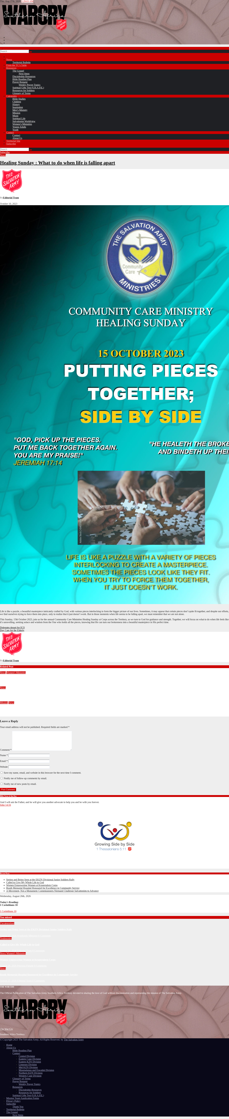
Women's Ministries (16, 672)
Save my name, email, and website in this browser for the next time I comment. (42, 772)
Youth (15, 129)
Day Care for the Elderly (12, 630)
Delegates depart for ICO (12, 627)
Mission (16, 113)
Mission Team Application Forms (22, 1098)
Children (16, 101)
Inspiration (17, 107)
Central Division (27, 1056)
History (16, 104)
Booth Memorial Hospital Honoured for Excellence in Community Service (39, 694)
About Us (17, 138)
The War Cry (6, 1029)
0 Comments (44, 935)
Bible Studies (19, 99)
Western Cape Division (30, 1075)
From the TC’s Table (16, 65)
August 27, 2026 (8, 935)
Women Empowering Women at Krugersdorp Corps (27, 678)
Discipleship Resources (23, 76)
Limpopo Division (28, 1064)
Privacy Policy (13, 1101)
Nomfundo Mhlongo (27, 935)
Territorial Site (13, 141)
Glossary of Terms (21, 93)
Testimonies (6, 938)
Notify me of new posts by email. (20, 784)
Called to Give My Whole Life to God (25, 882)
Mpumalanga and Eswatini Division (36, 1070)
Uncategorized (7, 923)
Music (15, 115)
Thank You (17, 1106)
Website (4, 766)
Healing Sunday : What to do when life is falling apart (57, 162)
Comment (6, 749)
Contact (10, 132)
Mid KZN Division (28, 1067)
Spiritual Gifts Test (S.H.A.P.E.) (28, 87)
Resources (11, 68)
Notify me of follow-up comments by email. (25, 778)
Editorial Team (11, 197)
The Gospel (18, 70)
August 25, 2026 (8, 700)
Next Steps (24, 73)
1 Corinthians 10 (8, 911)
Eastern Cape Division (30, 1059)
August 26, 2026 (8, 685)
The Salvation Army (74, 1039)
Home (9, 1045)
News (9, 59)
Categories (11, 96)
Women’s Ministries (22, 124)
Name (4, 755)
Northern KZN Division (31, 1073)
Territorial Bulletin (21, 62)
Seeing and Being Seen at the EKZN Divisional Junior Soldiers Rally (40, 879)
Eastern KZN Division (30, 1061)
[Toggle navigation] (1, 49)
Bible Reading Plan (22, 79)
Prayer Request (19, 82)
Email (4, 761)
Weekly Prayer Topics (29, 85)
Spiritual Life (18, 118)
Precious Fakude (25, 685)
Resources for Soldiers (23, 90)
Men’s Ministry (19, 110)
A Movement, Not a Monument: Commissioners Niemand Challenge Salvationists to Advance (49, 709)
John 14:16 (5, 805)
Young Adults (19, 127)
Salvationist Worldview (23, 121)
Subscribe (11, 143)
